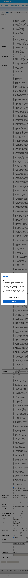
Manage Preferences (14, 297)
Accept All (14, 301)
